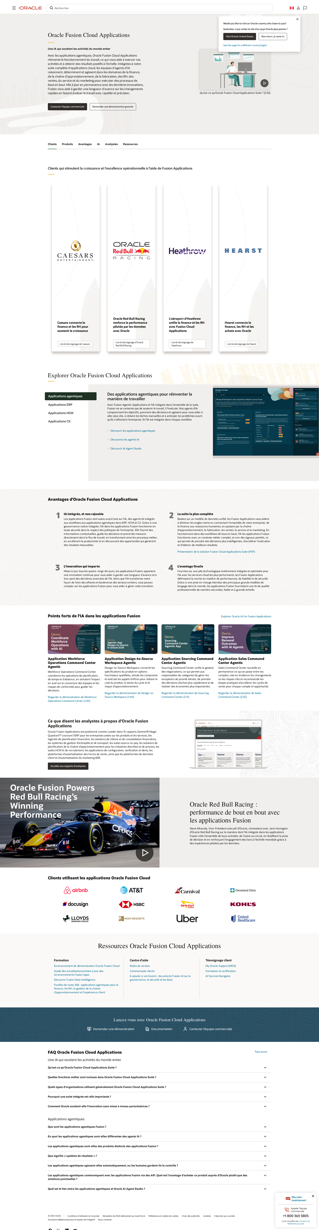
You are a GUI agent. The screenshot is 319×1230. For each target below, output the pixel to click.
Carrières (207, 1216)
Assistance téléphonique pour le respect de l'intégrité (71, 1219)
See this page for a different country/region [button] (245, 45)
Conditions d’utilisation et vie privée (83, 1216)
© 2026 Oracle (54, 1215)
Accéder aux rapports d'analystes (68, 766)
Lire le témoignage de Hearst (241, 344)
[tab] (71, 396)
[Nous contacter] (305, 8)
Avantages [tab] (85, 144)
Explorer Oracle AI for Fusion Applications (246, 616)
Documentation (161, 1028)
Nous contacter (105, 1219)
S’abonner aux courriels (224, 1216)
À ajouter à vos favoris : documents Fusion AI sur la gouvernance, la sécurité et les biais (160, 977)
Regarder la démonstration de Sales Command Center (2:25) (239, 694)
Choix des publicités (191, 1216)
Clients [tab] (52, 144)
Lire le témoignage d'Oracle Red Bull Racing (129, 344)
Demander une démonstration (113, 1028)
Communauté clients (142, 971)
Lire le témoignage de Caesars (75, 344)
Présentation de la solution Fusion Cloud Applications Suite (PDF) (216, 551)
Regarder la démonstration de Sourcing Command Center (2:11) (185, 694)
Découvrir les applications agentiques (132, 430)
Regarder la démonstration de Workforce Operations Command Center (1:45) (72, 698)
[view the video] (235, 70)
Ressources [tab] (130, 144)
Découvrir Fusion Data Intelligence (74, 979)
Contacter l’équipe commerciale (67, 106)
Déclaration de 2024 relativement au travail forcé (124, 1216)
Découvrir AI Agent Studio (125, 448)
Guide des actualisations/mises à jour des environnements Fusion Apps (78, 972)
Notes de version (140, 965)
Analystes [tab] (111, 144)
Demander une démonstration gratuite (112, 106)
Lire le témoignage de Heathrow (182, 344)
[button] (14, 8)
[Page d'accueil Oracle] (31, 8)
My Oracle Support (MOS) (221, 965)
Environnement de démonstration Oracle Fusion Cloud (86, 965)
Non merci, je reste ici (272, 36)
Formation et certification (221, 971)
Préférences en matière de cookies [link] (163, 1216)
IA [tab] (98, 144)
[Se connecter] (298, 8)
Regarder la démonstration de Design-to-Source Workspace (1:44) (129, 694)
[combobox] (159, 8)
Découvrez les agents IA (124, 439)
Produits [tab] (67, 144)
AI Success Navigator (218, 976)
